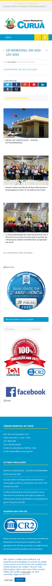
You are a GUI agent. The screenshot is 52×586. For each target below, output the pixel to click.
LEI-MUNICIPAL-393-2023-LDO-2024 (20, 69)
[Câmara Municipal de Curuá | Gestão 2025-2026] (26, 23)
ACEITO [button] (20, 579)
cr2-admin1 (11, 62)
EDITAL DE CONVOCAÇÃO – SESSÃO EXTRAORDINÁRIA (21, 141)
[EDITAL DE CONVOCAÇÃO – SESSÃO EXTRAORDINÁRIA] (26, 123)
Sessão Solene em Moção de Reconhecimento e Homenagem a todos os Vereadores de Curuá (26, 6)
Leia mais (26, 571)
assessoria (22, 542)
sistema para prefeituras (37, 538)
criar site (20, 538)
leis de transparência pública (15, 549)
